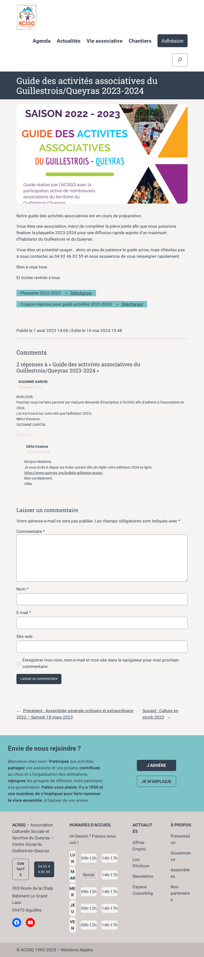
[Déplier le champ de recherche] (180, 60)
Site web (24, 636)
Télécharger (81, 293)
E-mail (23, 612)
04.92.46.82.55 (44, 869)
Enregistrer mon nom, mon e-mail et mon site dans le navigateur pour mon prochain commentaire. (100, 663)
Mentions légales (77, 949)
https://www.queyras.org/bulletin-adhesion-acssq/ (63, 473)
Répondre (23, 435)
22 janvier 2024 (30, 387)
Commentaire (30, 531)
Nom (22, 589)
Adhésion (172, 41)
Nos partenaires (180, 893)
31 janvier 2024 (38, 452)
